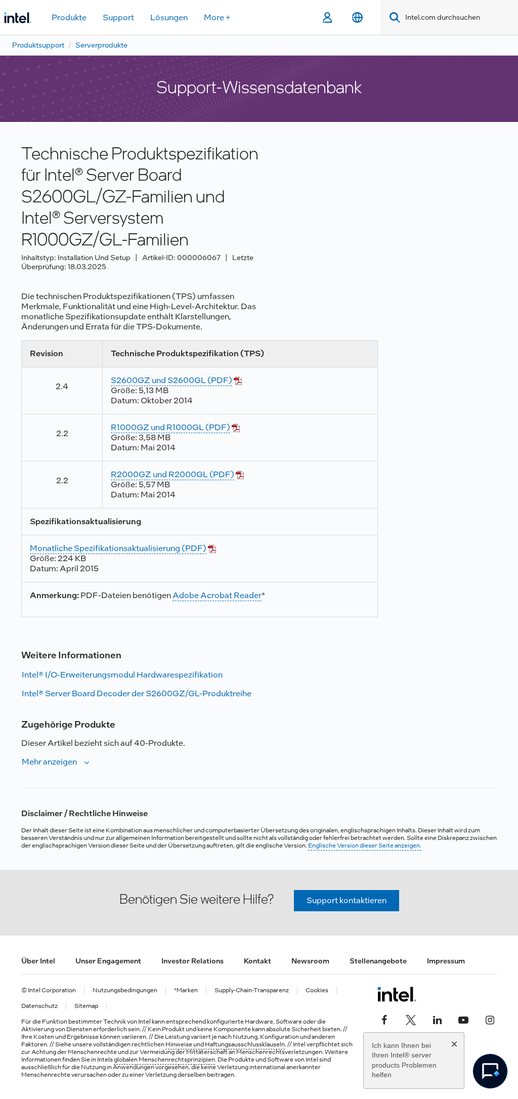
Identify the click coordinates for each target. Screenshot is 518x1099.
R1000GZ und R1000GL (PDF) (170, 427)
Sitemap (86, 1006)
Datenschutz (39, 1006)
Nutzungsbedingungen (125, 990)
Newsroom (310, 960)
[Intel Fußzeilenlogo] (396, 994)
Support (118, 17)
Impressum (446, 960)
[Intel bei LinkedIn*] (437, 1018)
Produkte (69, 17)
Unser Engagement (108, 960)
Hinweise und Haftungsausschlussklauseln (225, 1044)
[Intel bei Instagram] (490, 1018)
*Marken (186, 990)
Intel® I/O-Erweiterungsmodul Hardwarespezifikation (122, 674)
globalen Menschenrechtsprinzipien (164, 1059)
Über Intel (38, 960)
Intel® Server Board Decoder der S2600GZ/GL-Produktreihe (136, 693)
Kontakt (257, 960)
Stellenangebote (378, 960)
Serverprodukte (101, 45)
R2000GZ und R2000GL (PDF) (172, 474)
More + (217, 17)
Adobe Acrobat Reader (217, 595)
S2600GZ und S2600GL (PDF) (171, 380)
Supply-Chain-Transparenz (251, 990)
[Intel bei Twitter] (411, 1018)
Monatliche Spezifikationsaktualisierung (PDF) (118, 548)
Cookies (317, 990)
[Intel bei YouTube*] (463, 1018)
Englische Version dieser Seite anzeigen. (364, 845)
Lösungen (169, 17)
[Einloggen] (327, 17)
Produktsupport (38, 45)
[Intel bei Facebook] (384, 1018)
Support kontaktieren (346, 900)
